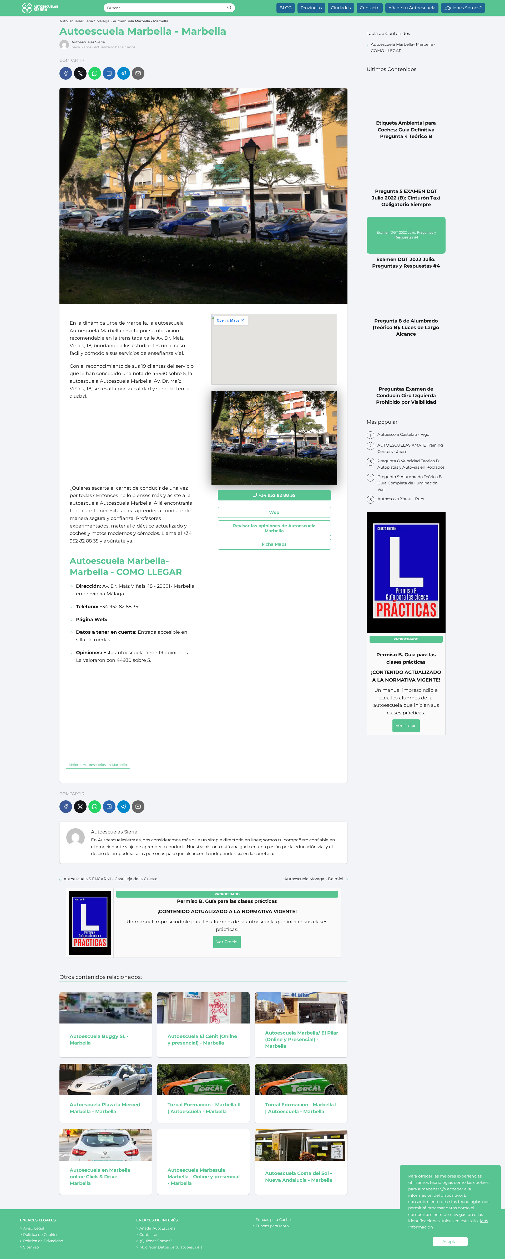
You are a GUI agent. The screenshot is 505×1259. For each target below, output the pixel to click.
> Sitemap (29, 1247)
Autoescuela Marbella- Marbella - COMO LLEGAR (403, 47)
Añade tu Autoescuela (411, 7)
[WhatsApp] (94, 73)
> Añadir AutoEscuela (155, 1228)
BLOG (286, 7)
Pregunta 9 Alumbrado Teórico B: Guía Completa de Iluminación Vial (409, 483)
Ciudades (341, 7)
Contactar (148, 1234)
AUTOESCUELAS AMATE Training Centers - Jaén (410, 448)
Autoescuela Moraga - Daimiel (313, 878)
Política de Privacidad (43, 1240)
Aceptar (450, 1241)
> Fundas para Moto (270, 1226)
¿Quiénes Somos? (463, 7)
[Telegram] (123, 73)
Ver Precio (227, 941)
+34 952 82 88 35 (277, 495)
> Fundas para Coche (271, 1219)
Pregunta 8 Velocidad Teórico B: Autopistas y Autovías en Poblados (411, 464)
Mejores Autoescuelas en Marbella (98, 764)
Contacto (370, 7)
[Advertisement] (132, 442)
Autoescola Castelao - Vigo (403, 434)
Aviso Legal (33, 1228)
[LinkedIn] (109, 73)
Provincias (311, 7)
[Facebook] (65, 73)
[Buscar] (229, 7)
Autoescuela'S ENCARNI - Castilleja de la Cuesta (111, 878)
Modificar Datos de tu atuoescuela (171, 1247)
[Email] (138, 73)
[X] (80, 73)
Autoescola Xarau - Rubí (400, 498)
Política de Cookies (40, 1234)
